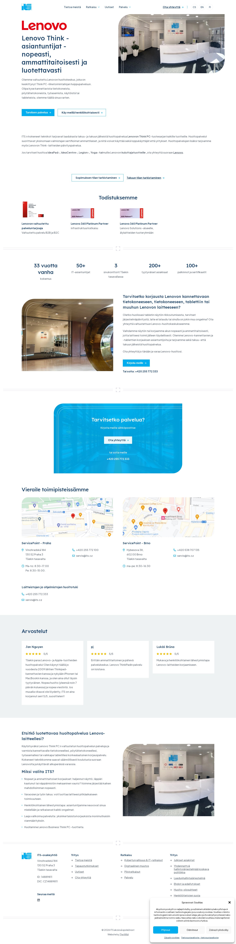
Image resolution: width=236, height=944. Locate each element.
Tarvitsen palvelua (37, 112)
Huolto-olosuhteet (185, 889)
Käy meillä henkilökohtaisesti (80, 112)
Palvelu (123, 7)
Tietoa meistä (72, 7)
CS (194, 7)
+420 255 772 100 (87, 550)
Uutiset (109, 7)
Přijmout (165, 930)
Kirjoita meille (135, 363)
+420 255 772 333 (118, 459)
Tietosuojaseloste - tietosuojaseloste (200, 937)
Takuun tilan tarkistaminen (144, 177)
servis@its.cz (84, 555)
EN (202, 7)
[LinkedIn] (38, 900)
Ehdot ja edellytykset (187, 884)
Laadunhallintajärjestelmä (189, 878)
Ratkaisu (91, 7)
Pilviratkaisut (132, 871)
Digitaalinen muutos (136, 866)
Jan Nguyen (34, 647)
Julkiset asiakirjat (184, 860)
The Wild (124, 934)
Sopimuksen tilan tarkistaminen (96, 177)
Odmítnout (192, 930)
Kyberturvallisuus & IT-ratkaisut (143, 860)
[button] (229, 902)
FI (210, 7)
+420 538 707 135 (188, 550)
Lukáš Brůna (165, 647)
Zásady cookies (171, 937)
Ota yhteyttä (171, 7)
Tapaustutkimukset (87, 866)
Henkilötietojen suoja (187, 895)
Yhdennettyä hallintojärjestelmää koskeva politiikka (191, 869)
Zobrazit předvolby (218, 930)
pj (92, 647)
